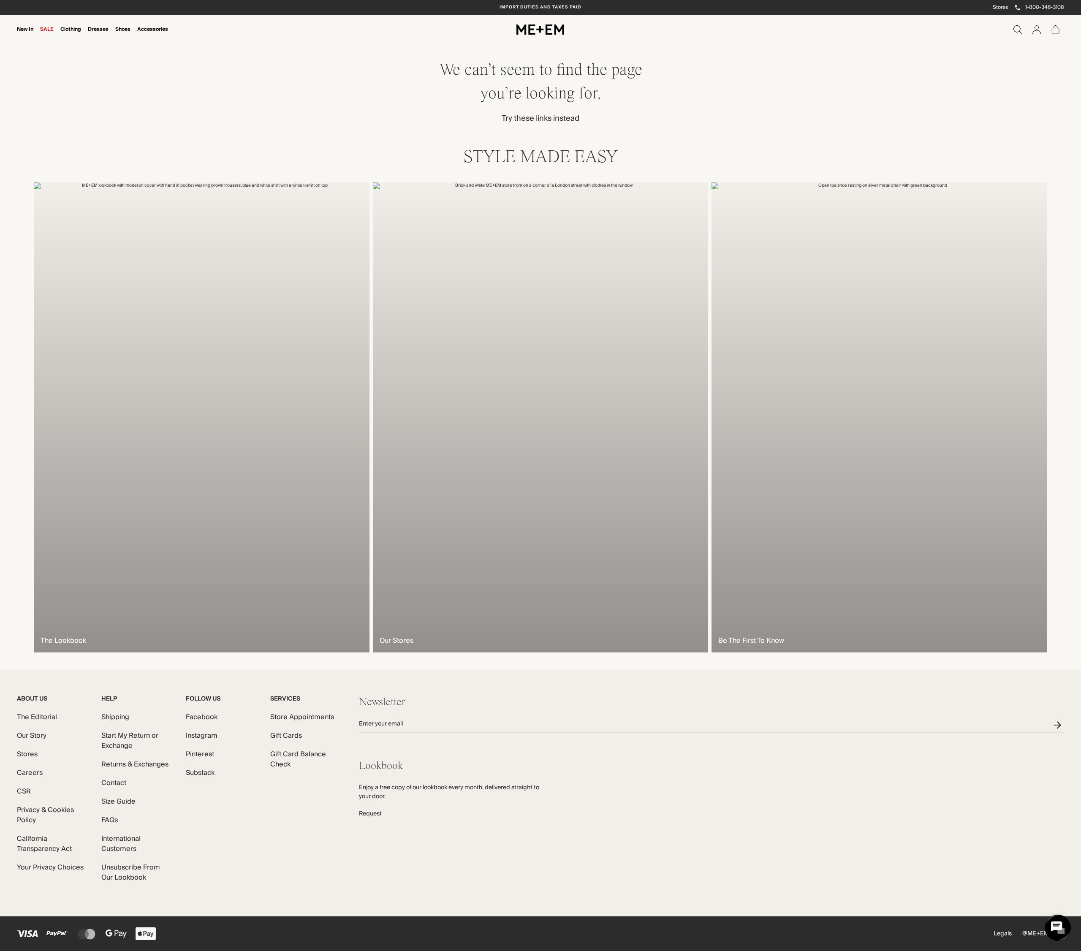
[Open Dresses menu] (98, 35)
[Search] (1017, 29)
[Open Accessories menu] (152, 35)
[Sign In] (1036, 29)
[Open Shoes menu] (122, 35)
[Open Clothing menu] (70, 35)
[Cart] (1055, 29)
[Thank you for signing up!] (1059, 725)
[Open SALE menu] (46, 35)
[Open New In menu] (25, 35)
